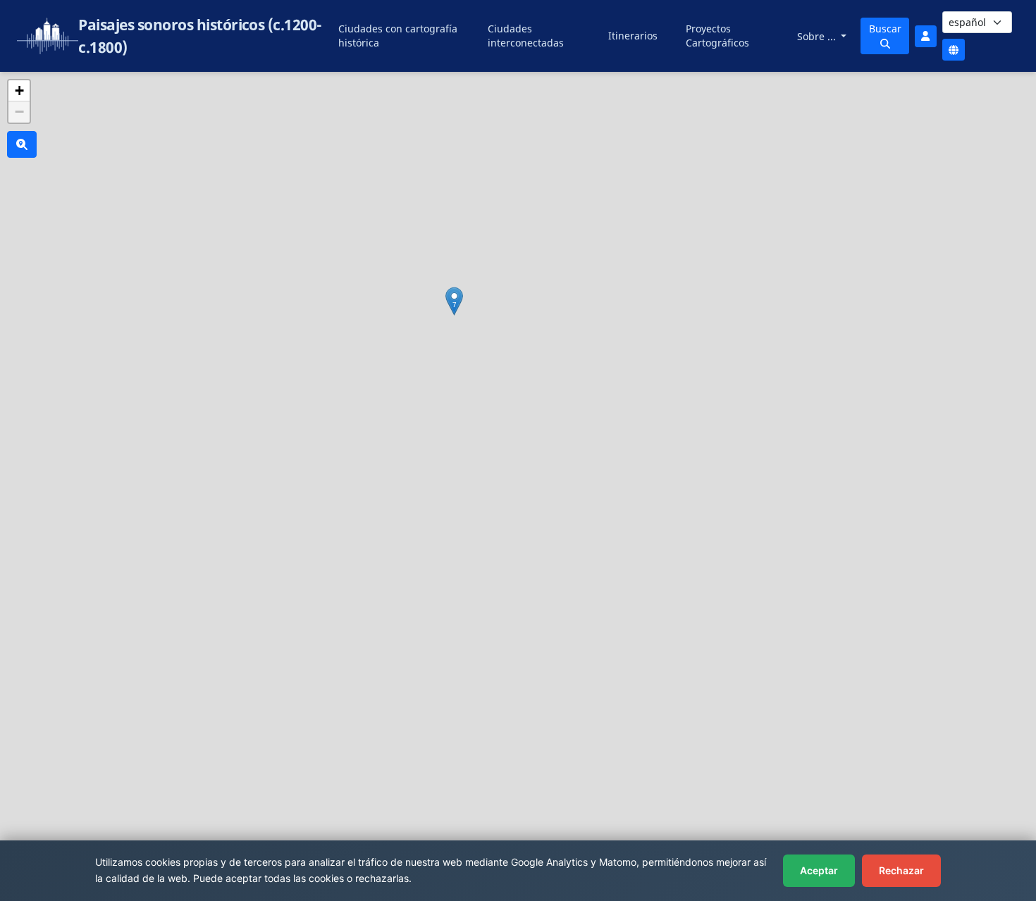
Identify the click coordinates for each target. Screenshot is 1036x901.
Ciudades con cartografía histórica (397, 35)
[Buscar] (22, 144)
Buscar (885, 28)
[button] (454, 301)
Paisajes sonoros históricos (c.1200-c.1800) (199, 36)
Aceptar (819, 870)
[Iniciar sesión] (925, 36)
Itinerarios (633, 35)
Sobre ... (818, 36)
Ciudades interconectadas (526, 35)
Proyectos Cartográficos (717, 35)
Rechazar (901, 870)
